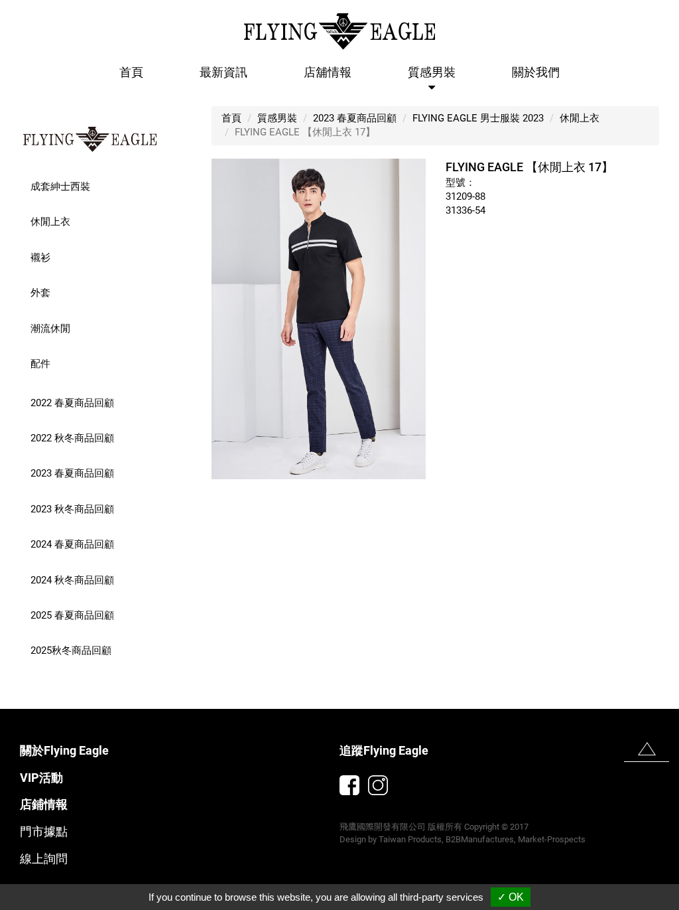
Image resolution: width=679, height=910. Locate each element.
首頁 (131, 72)
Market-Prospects (552, 839)
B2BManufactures (480, 839)
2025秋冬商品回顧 (71, 650)
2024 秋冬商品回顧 (72, 580)
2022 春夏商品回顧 (72, 403)
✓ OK (510, 897)
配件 (40, 364)
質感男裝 (277, 118)
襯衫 (40, 258)
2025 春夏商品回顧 (72, 615)
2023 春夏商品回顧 (72, 473)
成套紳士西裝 (60, 186)
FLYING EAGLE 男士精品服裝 (90, 139)
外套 (40, 293)
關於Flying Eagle (64, 750)
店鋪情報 (44, 804)
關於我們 (536, 72)
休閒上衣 (50, 222)
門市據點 (44, 831)
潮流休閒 (50, 329)
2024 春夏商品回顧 (72, 544)
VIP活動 (41, 778)
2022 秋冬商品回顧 (72, 438)
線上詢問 (44, 859)
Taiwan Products (410, 839)
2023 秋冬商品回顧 (72, 509)
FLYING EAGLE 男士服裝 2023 (478, 118)
